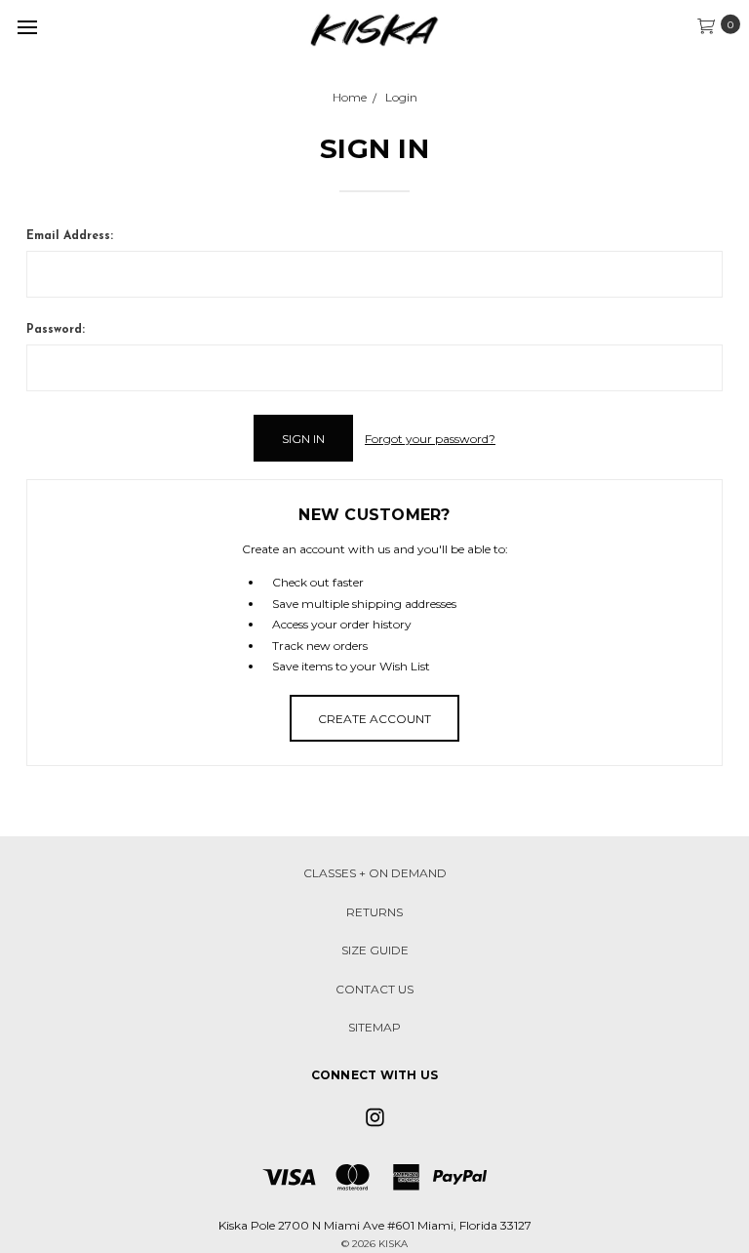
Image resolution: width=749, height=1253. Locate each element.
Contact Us (374, 989)
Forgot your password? (430, 438)
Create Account (374, 718)
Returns (374, 912)
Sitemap (374, 1027)
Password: (55, 330)
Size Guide (375, 950)
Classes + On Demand (375, 873)
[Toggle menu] (27, 27)
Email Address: (69, 236)
